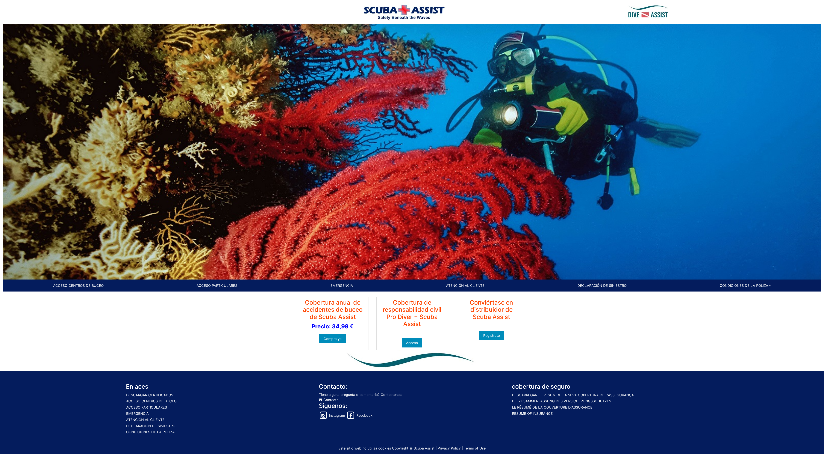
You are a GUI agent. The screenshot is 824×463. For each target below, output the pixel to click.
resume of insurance (532, 413)
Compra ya (333, 339)
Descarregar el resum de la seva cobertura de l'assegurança (573, 395)
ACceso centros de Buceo (78, 285)
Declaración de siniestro (602, 285)
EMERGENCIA (341, 285)
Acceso (412, 343)
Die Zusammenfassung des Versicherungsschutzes (561, 401)
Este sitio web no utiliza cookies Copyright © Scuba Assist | (388, 448)
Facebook (364, 415)
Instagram (336, 415)
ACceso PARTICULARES (217, 285)
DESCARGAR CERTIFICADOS (149, 395)
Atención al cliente (465, 285)
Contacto (330, 400)
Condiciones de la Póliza (744, 285)
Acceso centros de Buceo (151, 401)
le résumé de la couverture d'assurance (552, 407)
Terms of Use (475, 448)
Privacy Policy (449, 448)
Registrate (491, 335)
